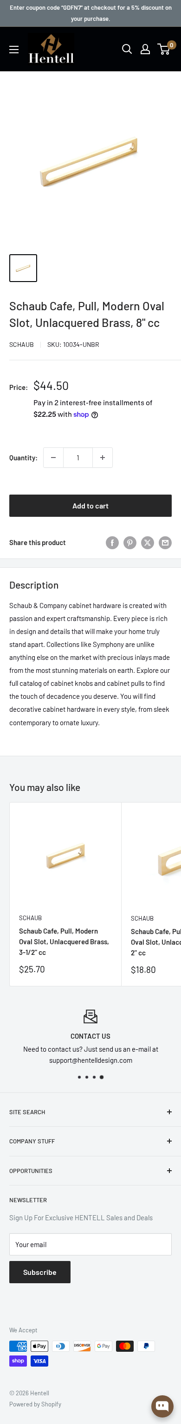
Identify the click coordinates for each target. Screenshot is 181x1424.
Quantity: (23, 457)
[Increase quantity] (102, 457)
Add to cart (90, 505)
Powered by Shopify (35, 1404)
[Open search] (127, 49)
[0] (164, 49)
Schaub (21, 344)
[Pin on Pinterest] (129, 542)
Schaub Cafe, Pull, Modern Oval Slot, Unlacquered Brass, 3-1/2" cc (64, 942)
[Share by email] (165, 542)
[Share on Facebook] (112, 542)
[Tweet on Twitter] (147, 542)
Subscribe (40, 1271)
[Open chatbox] (162, 1406)
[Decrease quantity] (53, 457)
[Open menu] (14, 49)
